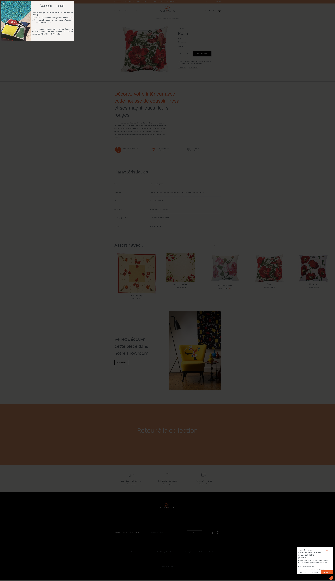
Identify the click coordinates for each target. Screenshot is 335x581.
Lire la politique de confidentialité (306, 566)
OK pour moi (327, 572)
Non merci (303, 572)
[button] (331, 578)
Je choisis (315, 572)
